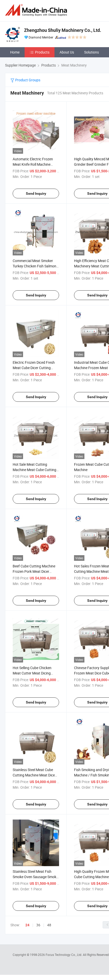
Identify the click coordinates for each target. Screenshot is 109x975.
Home (15, 52)
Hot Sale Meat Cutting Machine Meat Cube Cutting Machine (34, 469)
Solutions (91, 52)
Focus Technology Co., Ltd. (64, 955)
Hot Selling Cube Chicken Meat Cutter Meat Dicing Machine (32, 673)
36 (38, 924)
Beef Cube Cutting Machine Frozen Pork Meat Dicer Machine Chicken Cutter (34, 571)
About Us (67, 52)
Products (42, 52)
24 (27, 925)
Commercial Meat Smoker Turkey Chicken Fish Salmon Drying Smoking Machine (34, 266)
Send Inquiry (36, 193)
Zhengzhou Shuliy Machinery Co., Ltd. (62, 30)
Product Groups (27, 79)
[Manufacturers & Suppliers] (37, 10)
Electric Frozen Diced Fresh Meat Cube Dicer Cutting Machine (34, 367)
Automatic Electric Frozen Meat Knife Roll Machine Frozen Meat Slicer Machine (34, 164)
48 (49, 924)
